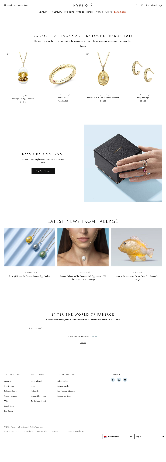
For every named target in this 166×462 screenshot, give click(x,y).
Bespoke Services (10, 396)
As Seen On (35, 391)
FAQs (6, 401)
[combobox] (21, 5)
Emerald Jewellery (63, 386)
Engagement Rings (64, 396)
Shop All (83, 46)
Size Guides (8, 411)
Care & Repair (9, 406)
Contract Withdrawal (76, 431)
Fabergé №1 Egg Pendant (23, 98)
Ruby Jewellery (62, 381)
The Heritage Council (38, 401)
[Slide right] (156, 79)
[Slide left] (10, 79)
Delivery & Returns (10, 391)
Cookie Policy (57, 431)
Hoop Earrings (143, 97)
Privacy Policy (42, 431)
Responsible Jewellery (39, 396)
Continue (83, 342)
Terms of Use (28, 431)
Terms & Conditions (11, 431)
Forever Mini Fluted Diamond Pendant (103, 97)
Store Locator (9, 386)
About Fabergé (36, 381)
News (33, 386)
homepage (78, 41)
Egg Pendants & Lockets (66, 391)
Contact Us (8, 381)
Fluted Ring (63, 97)
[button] (160, 5)
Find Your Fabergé (43, 171)
